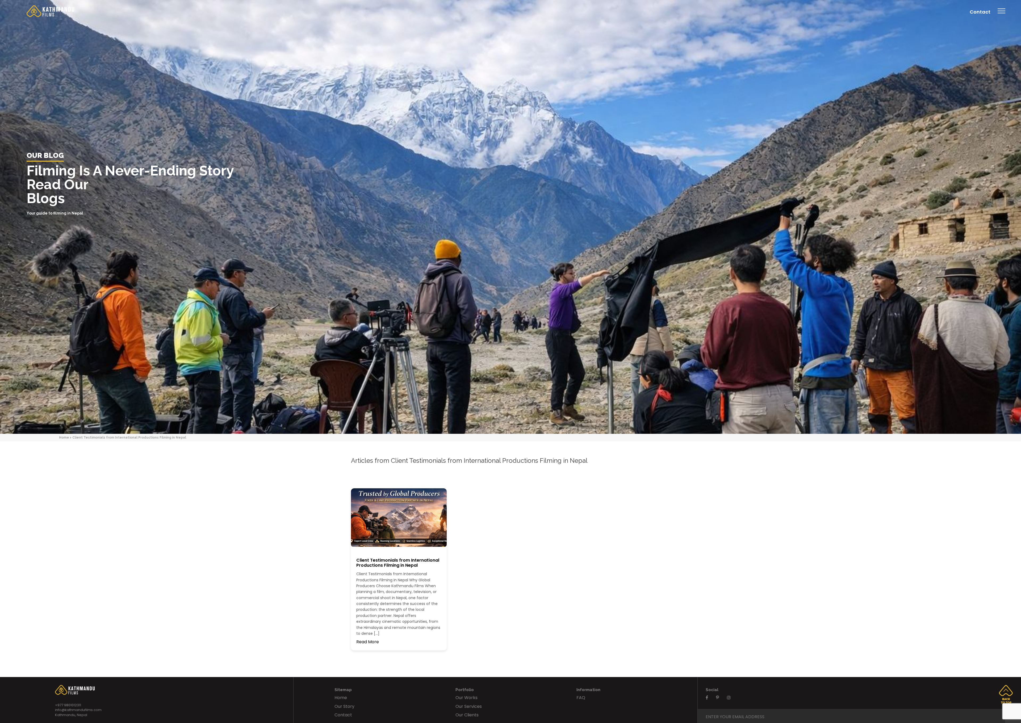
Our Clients (467, 715)
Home (64, 437)
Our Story (344, 706)
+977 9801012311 (68, 705)
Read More (367, 642)
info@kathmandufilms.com (78, 709)
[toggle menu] (1001, 14)
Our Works (466, 698)
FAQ (580, 698)
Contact (980, 12)
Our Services (468, 706)
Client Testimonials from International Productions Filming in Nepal (397, 563)
